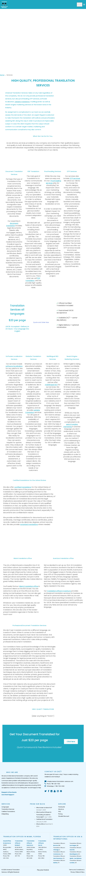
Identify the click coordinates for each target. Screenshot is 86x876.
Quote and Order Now (41, 322)
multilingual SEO (51, 384)
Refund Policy (80, 872)
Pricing (60, 814)
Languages (5, 807)
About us (61, 809)
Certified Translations (8, 811)
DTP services (75, 178)
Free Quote (61, 807)
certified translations (22, 487)
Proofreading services (53, 182)
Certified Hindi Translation (44, 819)
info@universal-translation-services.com (60, 781)
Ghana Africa (40, 824)
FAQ (59, 811)
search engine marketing (70, 425)
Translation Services (8, 809)
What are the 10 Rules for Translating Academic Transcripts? (43, 814)
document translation (12, 224)
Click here (71, 741)
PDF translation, (33, 279)
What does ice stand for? (44, 807)
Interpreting (5, 814)
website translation (22, 102)
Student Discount (63, 816)
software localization (14, 366)
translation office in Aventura (59, 591)
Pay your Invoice (43, 870)
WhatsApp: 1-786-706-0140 (55, 786)
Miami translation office (28, 586)
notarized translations (29, 524)
